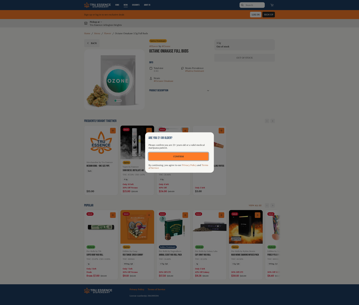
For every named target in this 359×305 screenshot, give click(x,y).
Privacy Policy (189, 165)
